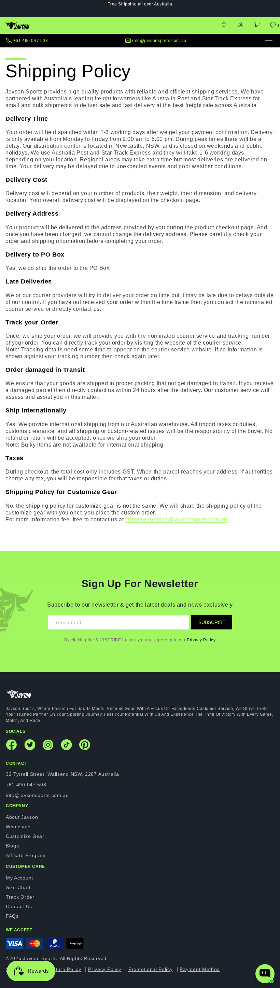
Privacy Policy (201, 640)
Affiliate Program (26, 855)
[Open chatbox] (265, 973)
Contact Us (19, 906)
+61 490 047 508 (30, 40)
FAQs (12, 916)
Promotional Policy (150, 969)
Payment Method (200, 969)
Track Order (20, 897)
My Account (19, 878)
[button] (257, 25)
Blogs (12, 845)
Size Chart (18, 887)
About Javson (22, 817)
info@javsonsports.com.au (159, 40)
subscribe (211, 622)
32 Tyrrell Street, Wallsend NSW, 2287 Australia (62, 774)
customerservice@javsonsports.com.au (176, 519)
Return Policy (65, 969)
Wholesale (18, 826)
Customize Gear (25, 836)
